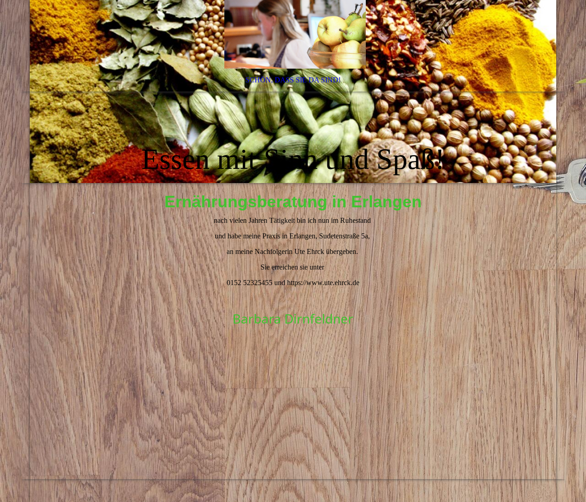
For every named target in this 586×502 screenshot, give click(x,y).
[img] (293, 91)
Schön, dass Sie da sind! (293, 80)
